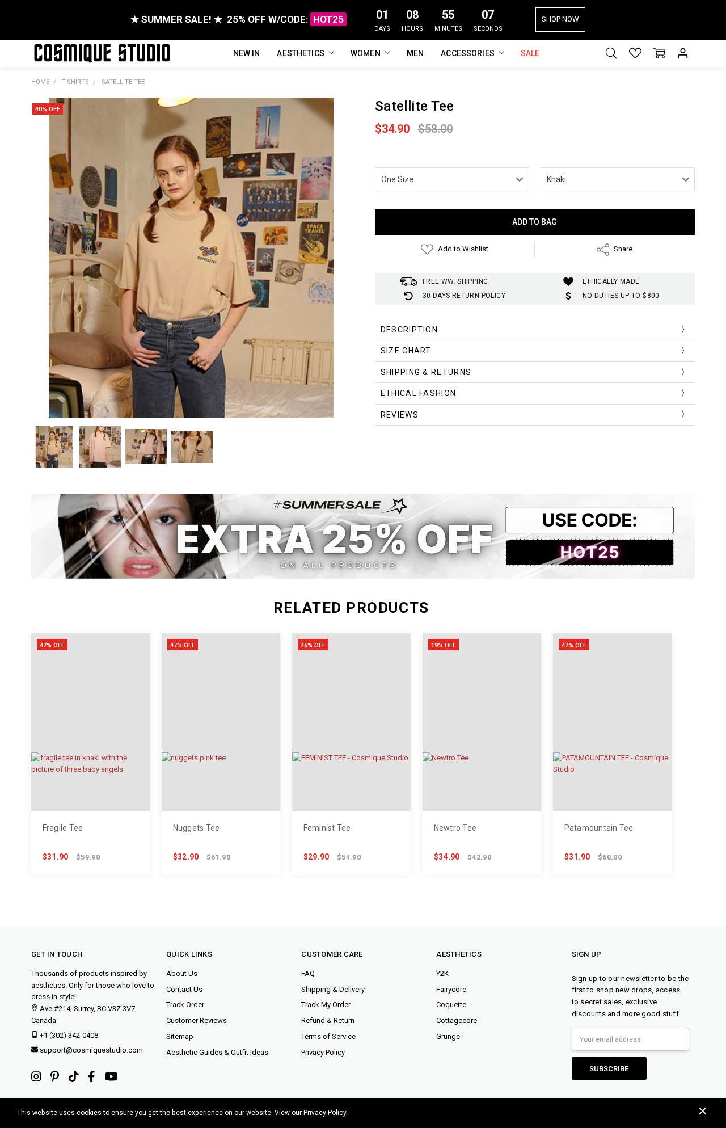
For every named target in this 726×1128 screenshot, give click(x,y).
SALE (530, 53)
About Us (181, 973)
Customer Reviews (196, 1020)
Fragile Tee (63, 827)
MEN (415, 53)
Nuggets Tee (196, 827)
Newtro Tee (455, 827)
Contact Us (184, 989)
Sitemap (179, 1036)
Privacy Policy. (325, 1113)
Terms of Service (328, 1036)
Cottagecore (456, 1020)
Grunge (448, 1036)
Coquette (451, 1004)
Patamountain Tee (599, 827)
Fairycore (451, 989)
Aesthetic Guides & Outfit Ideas (217, 1052)
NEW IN (246, 53)
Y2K (442, 973)
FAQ (308, 973)
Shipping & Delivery (333, 989)
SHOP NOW (560, 19)
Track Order (185, 1004)
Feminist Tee (327, 827)
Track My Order (326, 1004)
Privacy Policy (323, 1052)
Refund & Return (327, 1020)
